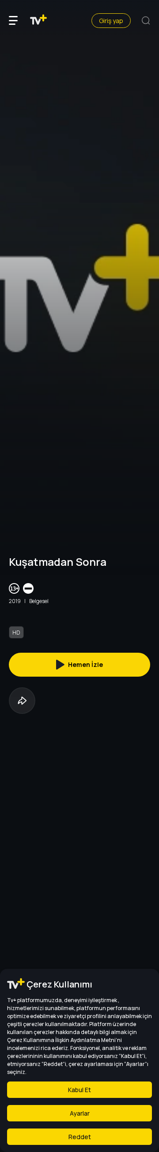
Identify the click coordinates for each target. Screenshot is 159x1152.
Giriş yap (111, 20)
